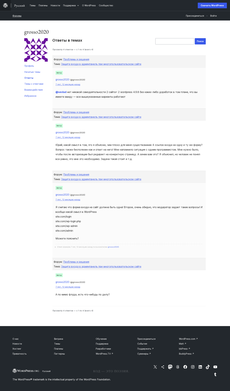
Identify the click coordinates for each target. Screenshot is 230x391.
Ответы (28, 78)
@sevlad (61, 92)
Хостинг (17, 348)
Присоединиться (146, 338)
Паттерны (59, 353)
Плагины (58, 348)
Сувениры (144, 353)
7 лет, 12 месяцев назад (68, 84)
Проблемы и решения (76, 59)
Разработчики (103, 348)
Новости (17, 343)
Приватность (20, 353)
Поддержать (145, 348)
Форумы (17, 15)
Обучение (101, 338)
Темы (57, 343)
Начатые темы (32, 72)
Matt (182, 343)
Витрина (58, 338)
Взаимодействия (33, 89)
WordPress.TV (104, 353)
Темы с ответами (33, 83)
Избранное (30, 96)
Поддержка (102, 343)
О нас (16, 338)
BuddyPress (186, 353)
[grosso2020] (36, 50)
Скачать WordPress (212, 5)
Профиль (29, 65)
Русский (46, 371)
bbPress (184, 348)
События (142, 343)
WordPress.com (188, 338)
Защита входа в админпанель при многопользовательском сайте (101, 64)
